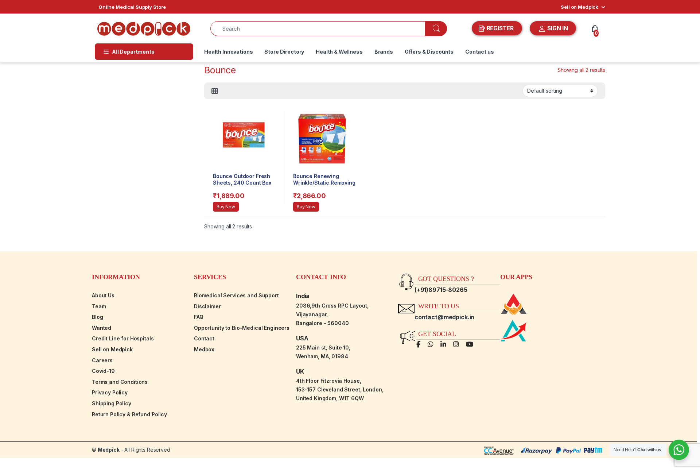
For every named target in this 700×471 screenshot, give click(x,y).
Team (99, 306)
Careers (102, 360)
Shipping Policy (111, 403)
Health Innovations (228, 52)
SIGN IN (557, 28)
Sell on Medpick (579, 7)
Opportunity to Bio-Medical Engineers (241, 328)
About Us (103, 295)
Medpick (109, 450)
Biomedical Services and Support (236, 295)
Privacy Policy (110, 392)
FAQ (198, 317)
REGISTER (500, 28)
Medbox (204, 349)
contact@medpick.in (444, 317)
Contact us (479, 52)
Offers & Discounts (429, 52)
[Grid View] (214, 91)
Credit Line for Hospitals (123, 338)
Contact (204, 338)
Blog (97, 317)
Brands (383, 52)
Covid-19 (103, 371)
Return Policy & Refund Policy (129, 414)
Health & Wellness (339, 52)
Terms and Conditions (120, 382)
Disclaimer (207, 306)
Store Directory (284, 52)
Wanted (101, 328)
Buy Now (226, 206)
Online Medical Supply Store (132, 7)
